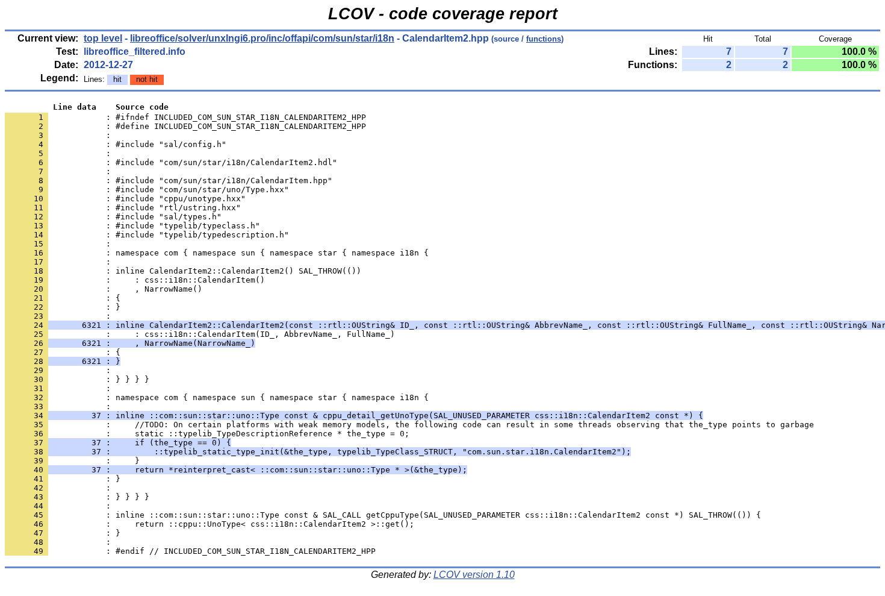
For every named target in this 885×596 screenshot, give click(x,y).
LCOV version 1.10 (474, 574)
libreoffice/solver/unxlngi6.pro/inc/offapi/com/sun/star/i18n (262, 38)
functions (543, 38)
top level (103, 38)
